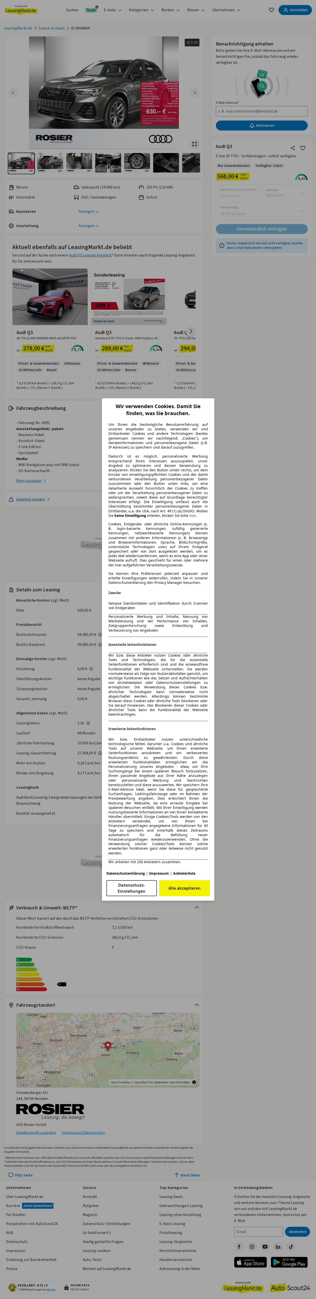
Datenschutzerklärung (125, 873)
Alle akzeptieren (184, 888)
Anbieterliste (184, 873)
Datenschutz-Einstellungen (131, 888)
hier (192, 515)
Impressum (159, 873)
